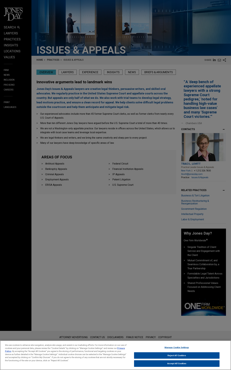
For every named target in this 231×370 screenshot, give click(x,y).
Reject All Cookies (177, 355)
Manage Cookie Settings (177, 347)
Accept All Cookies (176, 363)
